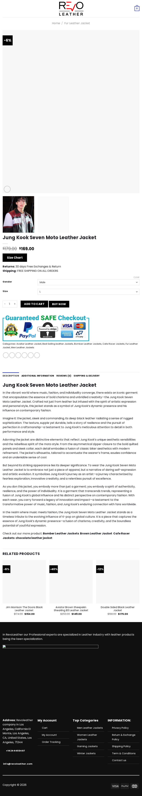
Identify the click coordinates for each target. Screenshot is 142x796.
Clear (136, 277)
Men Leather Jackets (22, 347)
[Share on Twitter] (18, 355)
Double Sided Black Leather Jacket (118, 609)
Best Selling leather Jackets (57, 343)
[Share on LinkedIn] (37, 355)
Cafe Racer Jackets (114, 343)
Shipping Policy (121, 746)
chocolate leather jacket (34, 538)
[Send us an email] (71, 785)
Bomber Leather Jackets (87, 343)
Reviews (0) (63, 375)
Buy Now (59, 304)
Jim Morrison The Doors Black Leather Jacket (24, 609)
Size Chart (15, 258)
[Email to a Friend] (24, 355)
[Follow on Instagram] (62, 785)
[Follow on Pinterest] (79, 785)
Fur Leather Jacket (77, 23)
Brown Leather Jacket (96, 533)
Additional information (37, 375)
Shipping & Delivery (86, 375)
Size (5, 291)
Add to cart (34, 304)
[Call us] (75, 785)
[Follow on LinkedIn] (83, 785)
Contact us (119, 760)
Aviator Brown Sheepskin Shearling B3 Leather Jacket (71, 609)
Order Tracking (51, 742)
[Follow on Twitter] (66, 785)
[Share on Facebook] (12, 355)
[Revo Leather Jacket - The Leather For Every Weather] (71, 8)
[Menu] (5, 8)
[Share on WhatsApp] (6, 355)
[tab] (11, 375)
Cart (44, 728)
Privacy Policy (120, 728)
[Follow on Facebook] (58, 785)
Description (11, 375)
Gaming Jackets (87, 746)
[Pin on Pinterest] (31, 355)
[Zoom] (7, 189)
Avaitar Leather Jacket (28, 343)
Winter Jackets (86, 753)
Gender (7, 282)
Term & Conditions (124, 753)
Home (56, 23)
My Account (49, 735)
